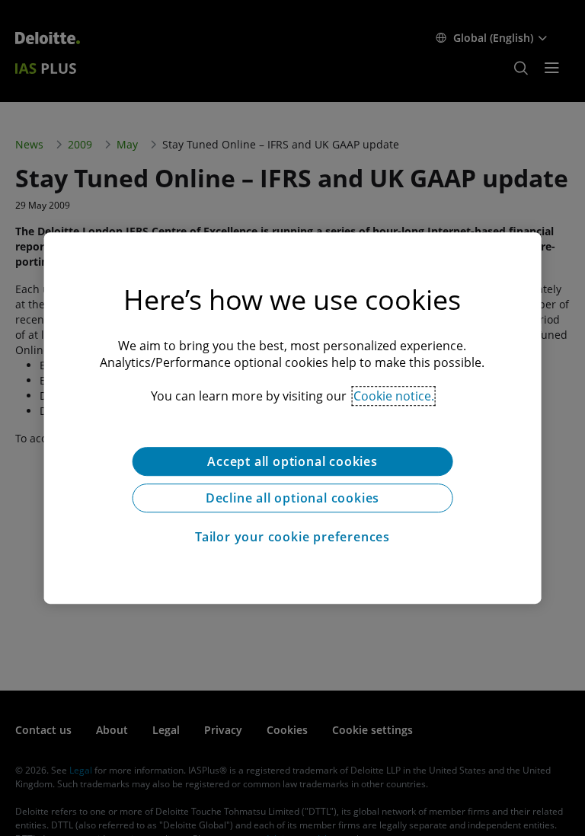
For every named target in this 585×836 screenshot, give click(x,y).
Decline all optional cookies (292, 498)
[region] (293, 418)
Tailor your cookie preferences (292, 536)
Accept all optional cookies (292, 461)
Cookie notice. (393, 396)
